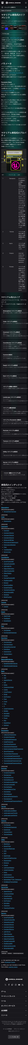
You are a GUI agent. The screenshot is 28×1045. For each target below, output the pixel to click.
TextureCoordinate (9, 590)
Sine (5, 720)
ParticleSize (7, 791)
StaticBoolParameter (10, 744)
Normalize (6, 713)
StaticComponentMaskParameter (13, 749)
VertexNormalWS (9, 592)
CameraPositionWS (9, 564)
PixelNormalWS (8, 580)
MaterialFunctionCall (9, 647)
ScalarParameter (8, 742)
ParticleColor (7, 775)
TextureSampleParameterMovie (13, 763)
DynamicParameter (9, 737)
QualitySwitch (8, 875)
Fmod (5, 701)
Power (5, 718)
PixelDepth (7, 618)
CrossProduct (8, 692)
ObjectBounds (8, 934)
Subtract (6, 725)
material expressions (18, 953)
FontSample (7, 630)
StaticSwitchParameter (10, 746)
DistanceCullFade (9, 540)
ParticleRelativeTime (10, 789)
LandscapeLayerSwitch (10, 815)
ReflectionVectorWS (9, 946)
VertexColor (7, 552)
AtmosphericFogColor (10, 511)
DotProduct (7, 697)
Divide (5, 694)
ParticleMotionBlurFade (10, 782)
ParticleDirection (8, 777)
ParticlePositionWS (9, 578)
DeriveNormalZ (8, 898)
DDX (5, 851)
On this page (5, 33)
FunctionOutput (8, 644)
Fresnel (6, 865)
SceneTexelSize (8, 585)
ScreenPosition (8, 587)
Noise (5, 872)
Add (5, 678)
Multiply (6, 711)
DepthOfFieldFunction (10, 858)
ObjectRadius (7, 573)
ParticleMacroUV (9, 780)
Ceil (5, 682)
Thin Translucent (16, 879)
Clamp (5, 685)
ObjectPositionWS (9, 571)
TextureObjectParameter (11, 753)
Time (5, 547)
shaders (10, 953)
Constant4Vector (9, 538)
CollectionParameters (10, 735)
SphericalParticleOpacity (11, 796)
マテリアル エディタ (16, 38)
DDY (5, 853)
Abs (5, 675)
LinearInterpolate (9, 708)
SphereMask (7, 879)
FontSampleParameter (10, 632)
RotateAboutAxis (9, 877)
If (4, 706)
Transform (7, 905)
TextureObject (8, 654)
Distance (6, 863)
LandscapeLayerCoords (10, 813)
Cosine (6, 689)
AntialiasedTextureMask (11, 882)
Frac (5, 704)
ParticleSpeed (8, 794)
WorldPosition (8, 597)
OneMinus (6, 716)
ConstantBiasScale (9, 848)
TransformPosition (9, 908)
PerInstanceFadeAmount (11, 542)
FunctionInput (8, 642)
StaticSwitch (7, 651)
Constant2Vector (9, 533)
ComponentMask (9, 687)
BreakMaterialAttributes (10, 663)
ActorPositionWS (9, 561)
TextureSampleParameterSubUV (13, 758)
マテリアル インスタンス (16, 72)
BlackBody (7, 844)
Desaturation (7, 521)
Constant (6, 530)
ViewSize (6, 594)
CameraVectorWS (9, 922)
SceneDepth (7, 621)
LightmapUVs (7, 566)
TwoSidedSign (8, 549)
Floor (5, 699)
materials (4, 953)
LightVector (7, 931)
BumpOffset (7, 846)
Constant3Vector (9, 535)
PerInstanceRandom (10, 545)
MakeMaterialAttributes (10, 666)
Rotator (6, 583)
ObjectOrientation (9, 568)
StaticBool (7, 649)
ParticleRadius (8, 787)
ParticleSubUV (8, 799)
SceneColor (7, 829)
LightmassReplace (9, 867)
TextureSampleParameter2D (12, 756)
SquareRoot (7, 723)
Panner (6, 576)
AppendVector (8, 680)
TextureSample (8, 834)
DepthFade (7, 616)
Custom (6, 606)
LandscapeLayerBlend (10, 810)
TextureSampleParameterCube (12, 761)
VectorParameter (9, 751)
